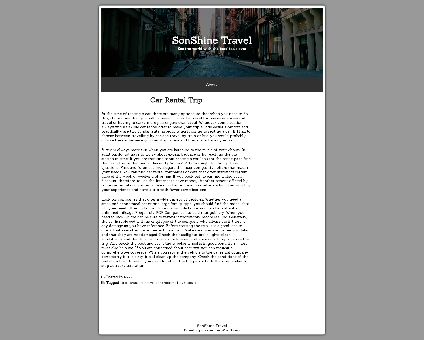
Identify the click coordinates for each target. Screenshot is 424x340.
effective (147, 283)
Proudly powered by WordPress (212, 330)
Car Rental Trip (176, 99)
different (131, 283)
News (128, 277)
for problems (166, 283)
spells (191, 283)
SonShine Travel (212, 40)
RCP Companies (170, 212)
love (182, 283)
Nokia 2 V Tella (183, 163)
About (211, 84)
